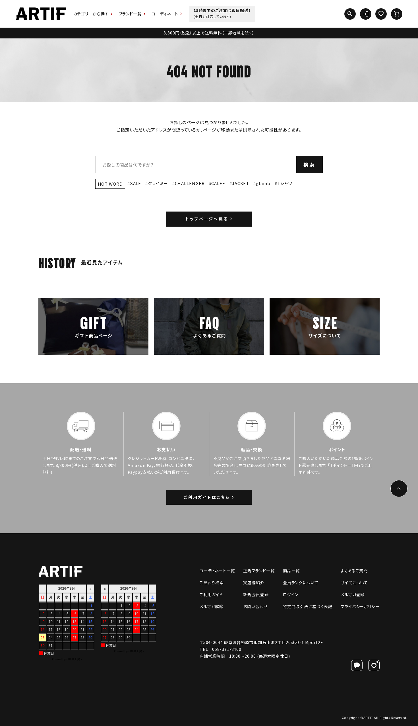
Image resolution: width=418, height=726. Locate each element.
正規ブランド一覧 (258, 570)
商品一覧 (291, 570)
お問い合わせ (255, 606)
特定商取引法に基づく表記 (307, 606)
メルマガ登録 (353, 594)
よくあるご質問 (354, 570)
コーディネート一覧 (217, 570)
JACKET (240, 183)
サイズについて (354, 582)
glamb (263, 183)
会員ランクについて (300, 582)
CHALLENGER (190, 183)
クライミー (158, 183)
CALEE (218, 183)
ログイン (291, 594)
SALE (135, 183)
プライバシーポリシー (360, 606)
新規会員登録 (255, 594)
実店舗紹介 (253, 582)
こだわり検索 (212, 582)
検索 (309, 164)
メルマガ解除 (212, 606)
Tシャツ (285, 183)
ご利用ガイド (211, 594)
